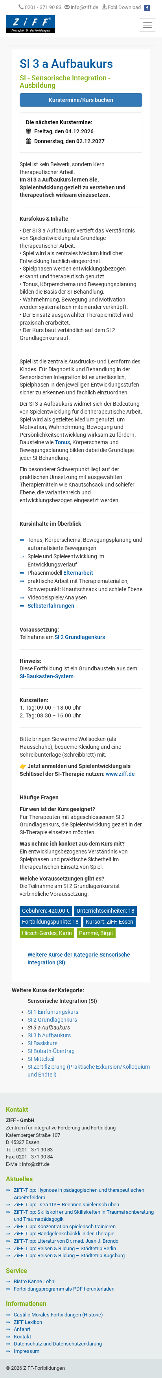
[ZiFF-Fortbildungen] (27, 23)
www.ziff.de (120, 774)
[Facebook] (147, 7)
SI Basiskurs (42, 1043)
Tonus (62, 442)
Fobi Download (124, 7)
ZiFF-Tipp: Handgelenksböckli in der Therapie (64, 1233)
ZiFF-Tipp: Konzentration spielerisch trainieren (65, 1226)
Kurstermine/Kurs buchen (81, 100)
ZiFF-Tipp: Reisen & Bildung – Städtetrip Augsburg (69, 1255)
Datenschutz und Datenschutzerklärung (58, 1344)
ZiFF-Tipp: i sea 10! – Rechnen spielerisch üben (66, 1204)
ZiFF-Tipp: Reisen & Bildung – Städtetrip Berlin (65, 1248)
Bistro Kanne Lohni (34, 1281)
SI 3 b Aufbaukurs (49, 1035)
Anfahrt (22, 1329)
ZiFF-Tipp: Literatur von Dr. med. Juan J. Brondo (66, 1241)
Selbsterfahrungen (51, 606)
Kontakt (22, 1337)
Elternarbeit (78, 573)
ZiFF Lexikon (28, 1322)
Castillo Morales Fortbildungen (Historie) (58, 1315)
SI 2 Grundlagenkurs (80, 637)
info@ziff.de (84, 7)
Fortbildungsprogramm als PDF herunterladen (64, 1289)
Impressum (26, 1351)
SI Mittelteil (41, 1059)
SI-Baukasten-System (47, 676)
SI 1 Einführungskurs (53, 1012)
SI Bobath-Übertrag (51, 1051)
